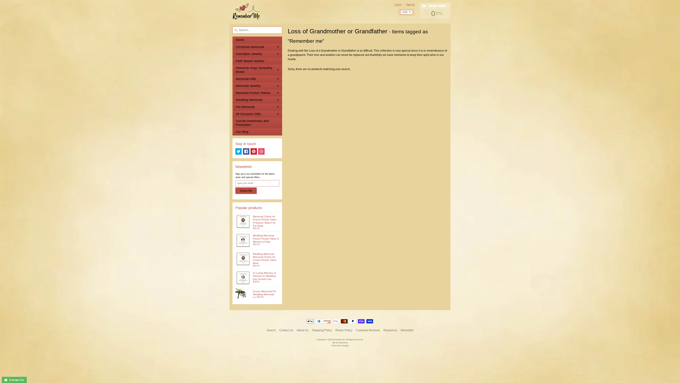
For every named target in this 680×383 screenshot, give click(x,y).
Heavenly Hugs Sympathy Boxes (254, 70)
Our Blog (242, 132)
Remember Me (338, 339)
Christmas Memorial (250, 47)
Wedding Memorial (249, 100)
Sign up (410, 5)
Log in (398, 5)
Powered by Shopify (340, 346)
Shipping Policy (322, 330)
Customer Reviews (368, 330)
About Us (302, 330)
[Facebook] (246, 151)
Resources (390, 330)
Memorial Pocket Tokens (253, 93)
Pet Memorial (245, 107)
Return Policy (343, 330)
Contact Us (286, 330)
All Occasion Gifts (248, 114)
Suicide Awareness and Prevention (252, 123)
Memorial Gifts (246, 79)
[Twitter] (238, 151)
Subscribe (246, 190)
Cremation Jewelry (249, 54)
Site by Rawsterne (340, 343)
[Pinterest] (254, 151)
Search (271, 330)
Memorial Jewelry (248, 86)
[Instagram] (261, 151)
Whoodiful (407, 330)
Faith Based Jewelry (250, 61)
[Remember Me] (247, 12)
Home (240, 40)
